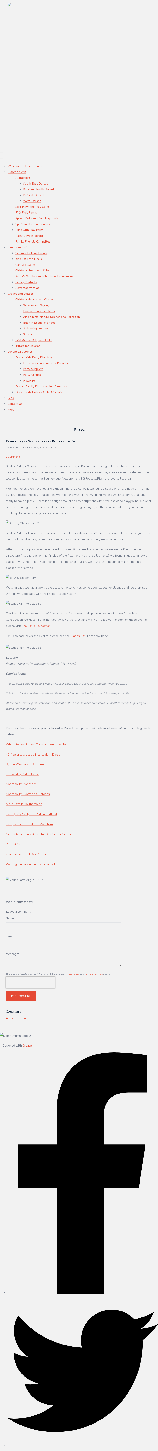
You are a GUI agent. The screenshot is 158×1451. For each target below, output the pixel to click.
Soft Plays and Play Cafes (32, 207)
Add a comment (16, 1018)
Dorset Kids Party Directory (34, 357)
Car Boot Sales (25, 265)
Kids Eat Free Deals (28, 259)
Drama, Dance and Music (39, 311)
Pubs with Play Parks (29, 230)
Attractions (23, 178)
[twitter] (83, 1445)
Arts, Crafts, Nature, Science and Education (51, 317)
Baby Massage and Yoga (39, 323)
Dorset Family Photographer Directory (41, 386)
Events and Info (18, 247)
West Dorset (32, 201)
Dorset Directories (20, 352)
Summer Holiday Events (31, 253)
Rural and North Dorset (38, 189)
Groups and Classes (21, 294)
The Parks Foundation (36, 626)
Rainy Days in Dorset (29, 236)
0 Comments (13, 457)
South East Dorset (35, 184)
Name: (10, 918)
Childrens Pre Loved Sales (32, 270)
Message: (12, 954)
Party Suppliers (33, 369)
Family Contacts (26, 282)
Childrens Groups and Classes (34, 299)
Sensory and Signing (36, 305)
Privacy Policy (72, 973)
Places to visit (17, 172)
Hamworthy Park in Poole (22, 774)
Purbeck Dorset (33, 195)
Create (27, 1046)
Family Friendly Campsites (32, 241)
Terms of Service (94, 973)
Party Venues (32, 375)
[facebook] (83, 1292)
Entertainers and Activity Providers (46, 363)
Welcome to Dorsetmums (25, 166)
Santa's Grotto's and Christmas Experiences (44, 276)
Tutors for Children (27, 346)
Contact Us (15, 404)
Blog (11, 398)
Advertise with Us (27, 288)
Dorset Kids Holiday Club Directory (38, 392)
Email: (10, 936)
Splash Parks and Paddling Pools (36, 218)
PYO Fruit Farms (26, 212)
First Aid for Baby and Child (33, 340)
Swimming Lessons (35, 328)
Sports (27, 334)
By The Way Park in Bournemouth (28, 764)
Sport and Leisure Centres (32, 224)
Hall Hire (29, 381)
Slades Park (79, 636)
